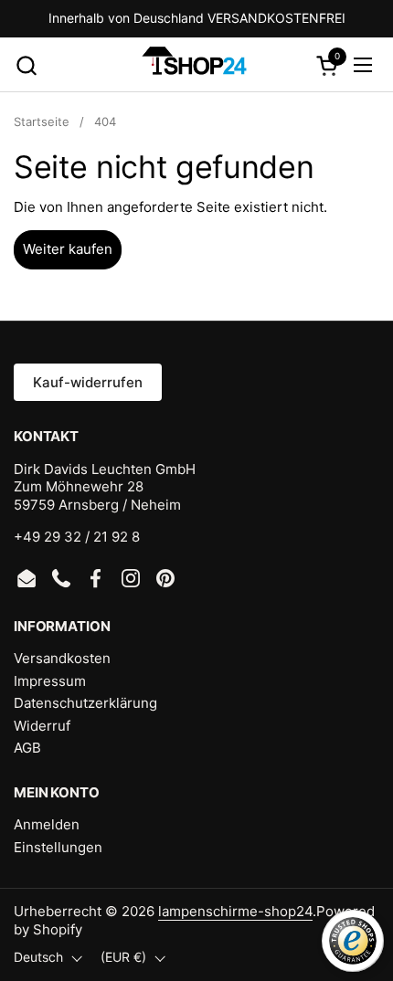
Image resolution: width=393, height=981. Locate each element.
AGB (27, 747)
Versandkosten (62, 658)
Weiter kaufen (67, 249)
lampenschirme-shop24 (235, 911)
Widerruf (42, 725)
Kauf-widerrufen (88, 382)
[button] (26, 65)
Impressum (50, 681)
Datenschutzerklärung (85, 703)
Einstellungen (58, 847)
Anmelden (47, 824)
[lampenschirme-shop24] (194, 65)
